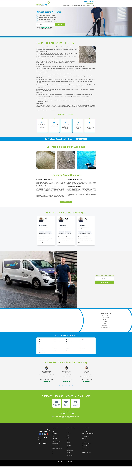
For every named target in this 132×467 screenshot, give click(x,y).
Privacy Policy (60, 461)
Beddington (55, 339)
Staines (68, 448)
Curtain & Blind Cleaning (42, 233)
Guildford (68, 443)
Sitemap (72, 461)
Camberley (68, 433)
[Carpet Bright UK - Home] (43, 3)
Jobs (52, 450)
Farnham (68, 442)
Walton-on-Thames (70, 450)
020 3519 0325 (89, 2)
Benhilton (82, 339)
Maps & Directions (85, 438)
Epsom (68, 437)
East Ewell (82, 341)
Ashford (68, 432)
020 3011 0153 (86, 436)
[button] (59, 385)
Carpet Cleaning (54, 433)
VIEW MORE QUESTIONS (66, 201)
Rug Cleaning (54, 436)
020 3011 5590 (86, 447)
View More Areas (70, 455)
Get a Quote (83, 5)
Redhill (68, 447)
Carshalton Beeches (57, 341)
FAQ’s (52, 451)
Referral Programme (55, 443)
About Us (53, 431)
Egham (68, 435)
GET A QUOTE (60, 24)
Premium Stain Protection (56, 441)
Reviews (88, 5)
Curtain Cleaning (54, 438)
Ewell (67, 440)
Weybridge (68, 452)
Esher (68, 438)
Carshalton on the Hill (70, 341)
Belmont (68, 339)
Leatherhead (69, 445)
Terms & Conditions (67, 461)
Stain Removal (50, 233)
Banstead (41, 339)
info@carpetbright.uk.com (105, 327)
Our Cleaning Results (76, 5)
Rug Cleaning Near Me (55, 446)
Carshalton (41, 341)
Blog (52, 453)
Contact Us (94, 5)
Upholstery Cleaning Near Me (57, 448)
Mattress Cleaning (55, 440)
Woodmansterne (42, 352)
